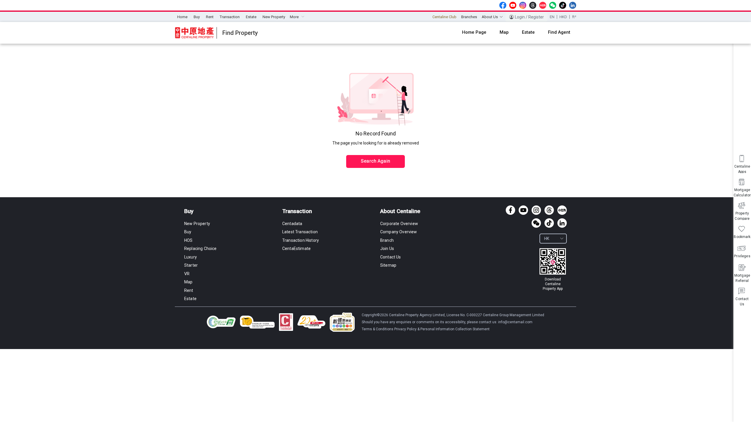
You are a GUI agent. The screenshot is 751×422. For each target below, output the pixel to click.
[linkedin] (572, 5)
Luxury (190, 257)
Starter (191, 265)
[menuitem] (182, 17)
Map (188, 282)
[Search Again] (375, 149)
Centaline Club (444, 17)
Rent (210, 17)
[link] (553, 269)
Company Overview (398, 231)
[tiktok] (562, 5)
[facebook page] (502, 5)
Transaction (230, 17)
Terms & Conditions (378, 329)
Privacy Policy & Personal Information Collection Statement (442, 329)
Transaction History (300, 240)
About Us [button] (490, 17)
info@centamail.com (515, 322)
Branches (469, 17)
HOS (188, 240)
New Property (274, 17)
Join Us (387, 248)
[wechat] (552, 5)
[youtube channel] (512, 5)
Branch (387, 240)
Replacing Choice (200, 248)
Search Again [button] (375, 161)
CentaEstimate (296, 248)
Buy (197, 17)
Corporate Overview (399, 223)
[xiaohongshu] (542, 5)
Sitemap (388, 265)
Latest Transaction (300, 231)
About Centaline (400, 211)
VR (187, 273)
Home (182, 17)
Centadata (292, 223)
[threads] (532, 5)
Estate (251, 17)
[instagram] (522, 5)
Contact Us (390, 257)
